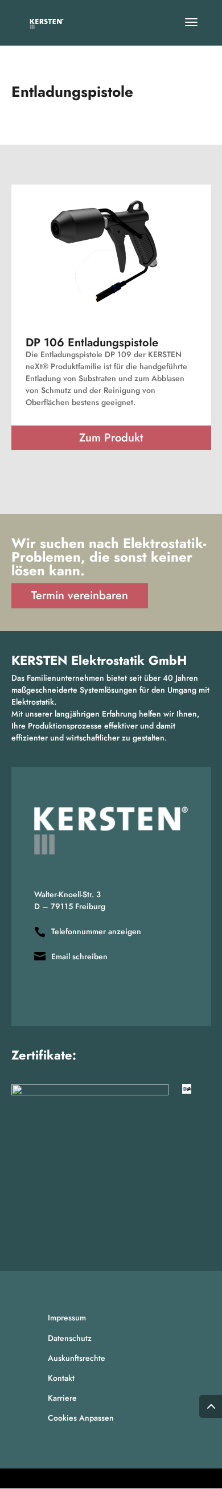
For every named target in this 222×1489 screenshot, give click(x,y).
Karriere (62, 1398)
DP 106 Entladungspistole (92, 342)
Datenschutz (70, 1338)
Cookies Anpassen (81, 1417)
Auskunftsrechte (76, 1358)
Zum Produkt (111, 437)
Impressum (67, 1317)
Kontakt (61, 1378)
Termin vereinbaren (79, 595)
